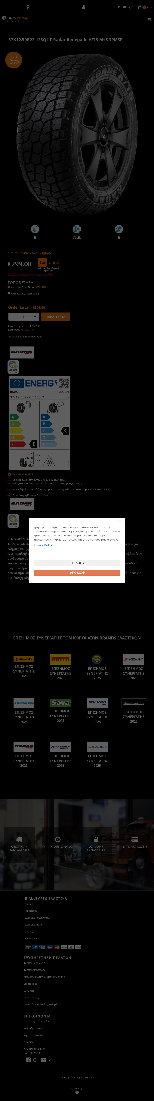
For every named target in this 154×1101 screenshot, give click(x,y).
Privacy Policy (43, 545)
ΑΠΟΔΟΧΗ (77, 573)
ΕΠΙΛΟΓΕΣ (78, 563)
